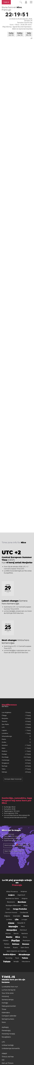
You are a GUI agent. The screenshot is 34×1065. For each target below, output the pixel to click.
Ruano (15, 947)
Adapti (4, 1053)
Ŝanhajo (4, 766)
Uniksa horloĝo (8, 1045)
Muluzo (8, 933)
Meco (23, 926)
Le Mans (9, 919)
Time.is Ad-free (8, 1057)
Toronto (4, 721)
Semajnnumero (8, 1019)
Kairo (3, 748)
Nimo (25, 937)
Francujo (17, 885)
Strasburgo (24, 954)
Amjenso (24, 891)
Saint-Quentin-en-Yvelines (16, 951)
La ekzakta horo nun (10, 987)
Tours (17, 958)
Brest (25, 905)
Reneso (25, 944)
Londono (5, 733)
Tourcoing (8, 958)
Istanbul (4, 745)
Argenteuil (21, 895)
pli (31, 38)
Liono (11, 923)
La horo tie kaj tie (8, 990)
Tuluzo (6, 961)
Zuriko (4, 742)
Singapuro (5, 763)
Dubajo (4, 754)
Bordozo (22, 902)
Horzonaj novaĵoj (8, 1034)
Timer (4, 1009)
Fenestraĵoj (6, 1030)
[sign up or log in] (26, 3)
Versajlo (16, 961)
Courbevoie (24, 912)
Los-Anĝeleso (6, 712)
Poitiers (6, 944)
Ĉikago (4, 715)
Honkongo (5, 760)
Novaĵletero (6, 1037)
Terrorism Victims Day (24, 22)
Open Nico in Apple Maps (13, 851)
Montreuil (23, 930)
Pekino (19, 34)
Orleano (5, 940)
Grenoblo (16, 916)
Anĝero (11, 895)
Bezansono (11, 902)
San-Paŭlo (5, 724)
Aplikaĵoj (5, 1027)
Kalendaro (6, 1013)
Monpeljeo (11, 930)
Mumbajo (5, 757)
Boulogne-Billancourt (13, 905)
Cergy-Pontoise (20, 909)
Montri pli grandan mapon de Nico (16, 845)
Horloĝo (5, 1003)
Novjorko (5, 718)
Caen (8, 909)
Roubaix (7, 947)
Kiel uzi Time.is (7, 1063)
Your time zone (8, 993)
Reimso (15, 944)
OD (3, 1060)
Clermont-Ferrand (11, 912)
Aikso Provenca (12, 891)
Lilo (16, 919)
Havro (26, 916)
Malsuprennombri (9, 1006)
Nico (17, 937)
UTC (3, 727)
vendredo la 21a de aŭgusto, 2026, (20, 19)
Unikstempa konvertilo (11, 1048)
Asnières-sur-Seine (12, 898)
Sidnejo (4, 772)
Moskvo (4, 751)
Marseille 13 (21, 923)
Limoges (24, 919)
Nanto (9, 937)
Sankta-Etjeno (9, 955)
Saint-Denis (25, 947)
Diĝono (7, 916)
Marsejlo (13, 926)
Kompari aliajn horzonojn (13, 779)
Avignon (25, 898)
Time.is (6, 2)
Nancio (16, 933)
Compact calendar (9, 1016)
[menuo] (31, 2)
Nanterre (24, 933)
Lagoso (4, 730)
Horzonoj (5, 996)
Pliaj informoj (6, 27)
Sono (4, 1022)
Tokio (28, 34)
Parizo (11, 34)
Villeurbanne (26, 961)
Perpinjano (26, 940)
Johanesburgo (7, 736)
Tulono (25, 958)
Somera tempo (8, 1000)
